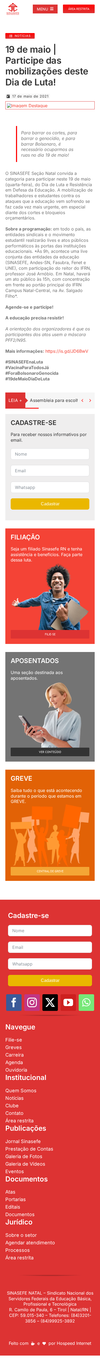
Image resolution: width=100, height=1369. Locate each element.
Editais (12, 1207)
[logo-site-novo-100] (12, 5)
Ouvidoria (16, 1070)
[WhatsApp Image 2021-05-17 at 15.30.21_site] (27, 105)
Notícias (14, 1098)
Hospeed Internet (74, 1343)
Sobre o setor (21, 1235)
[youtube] (68, 1002)
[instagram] (32, 1002)
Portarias (15, 1199)
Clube (12, 1105)
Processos (17, 1250)
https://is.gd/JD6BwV (66, 351)
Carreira (14, 1055)
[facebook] (14, 1002)
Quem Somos (21, 1090)
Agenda (14, 1062)
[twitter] (50, 1002)
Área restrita (19, 1120)
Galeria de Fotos (23, 1156)
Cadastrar (50, 504)
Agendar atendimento (30, 1242)
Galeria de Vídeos (25, 1164)
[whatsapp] (86, 1002)
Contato (14, 1113)
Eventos (14, 1171)
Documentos (20, 1214)
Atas (10, 1192)
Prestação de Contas (29, 1149)
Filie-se (13, 1040)
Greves (13, 1047)
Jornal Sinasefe (23, 1141)
